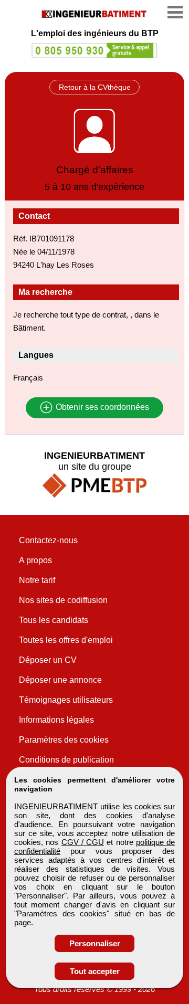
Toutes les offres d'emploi (66, 640)
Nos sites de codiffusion (63, 600)
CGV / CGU (82, 842)
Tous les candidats (53, 620)
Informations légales (56, 719)
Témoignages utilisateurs (66, 699)
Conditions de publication (66, 759)
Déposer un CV (48, 660)
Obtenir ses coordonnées (101, 407)
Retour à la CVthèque (95, 87)
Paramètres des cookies (64, 739)
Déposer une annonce (60, 679)
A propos (35, 560)
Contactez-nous (48, 540)
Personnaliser (94, 943)
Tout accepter (95, 971)
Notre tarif (37, 580)
